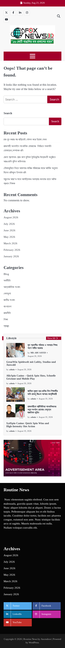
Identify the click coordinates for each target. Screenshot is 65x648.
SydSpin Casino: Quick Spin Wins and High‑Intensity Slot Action (27, 425)
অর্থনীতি (7, 280)
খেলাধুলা (7, 293)
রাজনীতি (7, 313)
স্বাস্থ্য (6, 326)
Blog (6, 274)
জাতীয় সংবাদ (9, 300)
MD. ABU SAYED (38, 353)
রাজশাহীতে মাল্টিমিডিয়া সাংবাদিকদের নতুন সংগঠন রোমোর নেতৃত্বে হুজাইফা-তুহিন (42, 409)
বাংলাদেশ (7, 306)
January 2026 (11, 256)
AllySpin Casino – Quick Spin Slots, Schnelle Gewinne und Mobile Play (31, 377)
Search (8, 113)
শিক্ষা (6, 319)
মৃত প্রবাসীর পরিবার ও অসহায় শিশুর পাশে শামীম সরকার (42, 346)
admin (12, 369)
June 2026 (9, 230)
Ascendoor (46, 639)
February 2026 (12, 249)
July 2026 (9, 223)
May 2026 (9, 236)
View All (51, 338)
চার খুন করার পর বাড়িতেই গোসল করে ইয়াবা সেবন (25, 139)
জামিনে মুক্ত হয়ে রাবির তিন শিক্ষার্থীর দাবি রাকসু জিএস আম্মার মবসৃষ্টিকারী (43, 392)
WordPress (34, 642)
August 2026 (11, 217)
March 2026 (10, 243)
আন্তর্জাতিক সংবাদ (12, 287)
